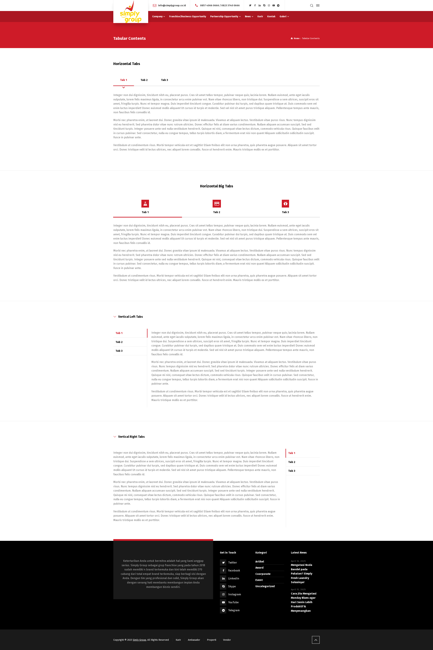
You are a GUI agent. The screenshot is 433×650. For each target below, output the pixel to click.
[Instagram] (269, 5)
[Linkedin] (259, 5)
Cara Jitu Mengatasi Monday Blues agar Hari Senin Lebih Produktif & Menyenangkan (303, 602)
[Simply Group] (130, 11)
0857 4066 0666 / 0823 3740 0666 (220, 5)
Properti (211, 639)
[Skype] (264, 5)
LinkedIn (233, 578)
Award (259, 567)
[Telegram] (278, 5)
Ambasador (194, 639)
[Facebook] (255, 5)
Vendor (227, 639)
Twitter (232, 562)
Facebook (234, 570)
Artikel (259, 561)
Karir (178, 639)
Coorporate (262, 574)
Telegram (234, 610)
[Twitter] (250, 5)
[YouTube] (273, 5)
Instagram (234, 594)
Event (259, 580)
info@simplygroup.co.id (172, 5)
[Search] (312, 5)
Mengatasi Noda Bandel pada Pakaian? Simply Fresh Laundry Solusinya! (301, 573)
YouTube (233, 602)
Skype (232, 586)
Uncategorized (265, 586)
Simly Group (139, 639)
